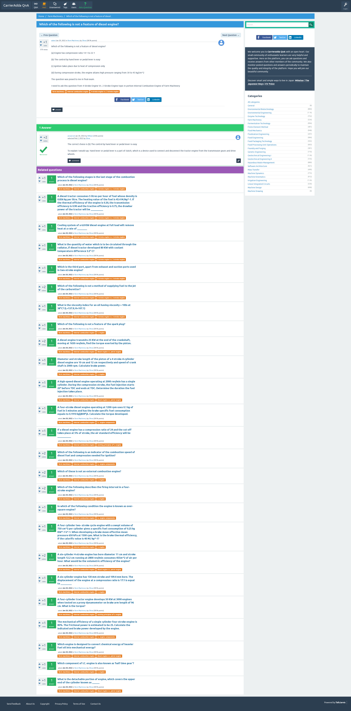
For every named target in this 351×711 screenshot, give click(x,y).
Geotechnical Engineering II (260, 159)
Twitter (140, 99)
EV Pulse (269, 84)
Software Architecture (257, 166)
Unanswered (54, 7)
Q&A (36, 7)
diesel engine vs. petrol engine (109, 352)
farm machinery (58, 92)
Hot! (44, 7)
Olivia (91, 185)
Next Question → (230, 35)
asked (53, 41)
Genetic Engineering (257, 152)
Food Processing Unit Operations (262, 145)
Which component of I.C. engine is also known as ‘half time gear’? (95, 663)
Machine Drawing (255, 191)
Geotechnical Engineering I (259, 155)
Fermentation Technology (259, 123)
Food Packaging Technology (260, 141)
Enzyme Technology (256, 116)
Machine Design (255, 187)
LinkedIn (156, 99)
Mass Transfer (253, 170)
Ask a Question (85, 7)
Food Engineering (255, 138)
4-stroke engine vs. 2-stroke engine (105, 92)
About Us (30, 704)
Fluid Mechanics (255, 130)
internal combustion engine (77, 92)
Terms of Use (79, 704)
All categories (254, 102)
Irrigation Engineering (257, 180)
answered (71, 136)
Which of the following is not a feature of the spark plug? (91, 324)
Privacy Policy (61, 704)
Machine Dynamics (256, 173)
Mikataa (299, 80)
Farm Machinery (74, 41)
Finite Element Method (258, 127)
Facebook (125, 99)
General (251, 106)
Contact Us (95, 704)
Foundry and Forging (257, 148)
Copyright (44, 704)
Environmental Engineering (259, 113)
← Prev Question (49, 35)
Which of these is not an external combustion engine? (89, 471)
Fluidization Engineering (258, 134)
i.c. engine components (106, 422)
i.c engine (101, 333)
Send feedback (14, 704)
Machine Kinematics (256, 177)
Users (73, 7)
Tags (65, 7)
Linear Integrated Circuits (259, 184)
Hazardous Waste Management (261, 163)
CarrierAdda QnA (16, 5)
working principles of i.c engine (109, 445)
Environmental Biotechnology (261, 109)
